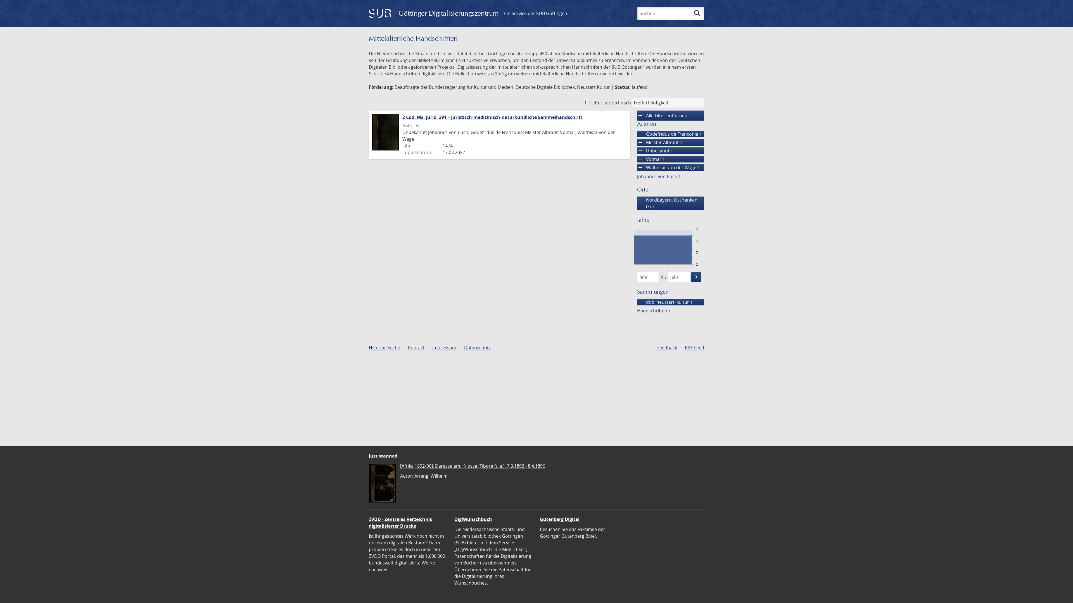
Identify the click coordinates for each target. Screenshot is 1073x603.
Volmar (651, 159)
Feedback (667, 347)
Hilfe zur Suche (384, 347)
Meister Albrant (659, 142)
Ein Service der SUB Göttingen (535, 13)
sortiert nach (617, 103)
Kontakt (416, 347)
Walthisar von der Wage (668, 167)
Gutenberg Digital (560, 519)
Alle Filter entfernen (662, 115)
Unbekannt (655, 150)
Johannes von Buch (659, 176)
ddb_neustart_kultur (664, 302)
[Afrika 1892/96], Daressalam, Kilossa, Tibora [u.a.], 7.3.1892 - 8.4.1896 (472, 466)
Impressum (444, 347)
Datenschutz (477, 347)
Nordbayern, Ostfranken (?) (667, 203)
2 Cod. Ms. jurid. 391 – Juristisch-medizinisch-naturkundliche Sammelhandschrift (492, 117)
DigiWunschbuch (473, 519)
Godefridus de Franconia (669, 134)
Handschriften (654, 311)
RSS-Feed (694, 347)
